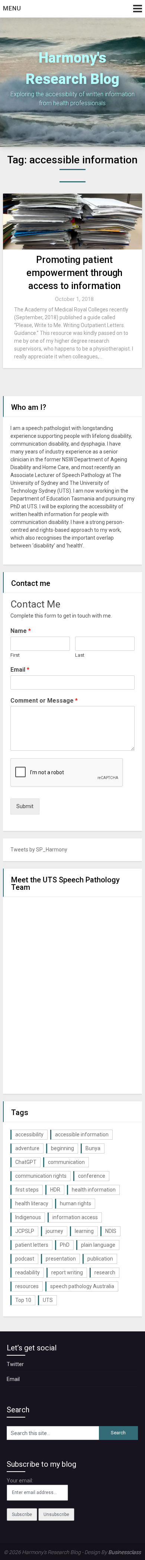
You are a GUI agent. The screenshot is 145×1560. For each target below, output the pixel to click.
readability (27, 1272)
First (15, 655)
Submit (24, 806)
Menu (12, 8)
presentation (61, 1259)
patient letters (31, 1245)
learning (84, 1231)
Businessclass (124, 1552)
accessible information (82, 1134)
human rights (75, 1203)
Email (19, 669)
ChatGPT (25, 1162)
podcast (24, 1259)
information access (75, 1217)
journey (54, 1231)
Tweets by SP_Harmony (38, 850)
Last (79, 655)
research (104, 1272)
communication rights (41, 1176)
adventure (27, 1148)
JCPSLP (24, 1231)
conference (91, 1176)
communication (66, 1162)
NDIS (110, 1231)
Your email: (20, 1481)
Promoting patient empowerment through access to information (74, 272)
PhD (65, 1245)
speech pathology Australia (82, 1286)
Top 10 (23, 1300)
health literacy (31, 1203)
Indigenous (28, 1217)
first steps (27, 1190)
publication (100, 1259)
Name (20, 630)
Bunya (93, 1148)
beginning (62, 1148)
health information (94, 1190)
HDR (55, 1190)
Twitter (15, 1364)
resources (27, 1286)
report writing (67, 1272)
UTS (48, 1300)
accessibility (29, 1134)
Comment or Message (44, 700)
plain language (98, 1245)
